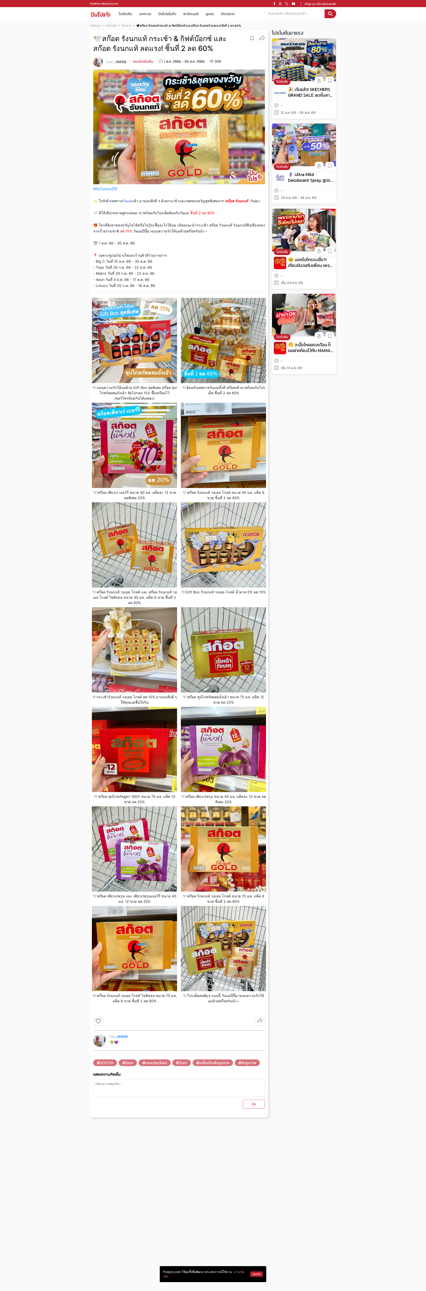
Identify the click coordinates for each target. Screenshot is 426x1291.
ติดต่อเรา (228, 13)
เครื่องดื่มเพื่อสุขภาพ (214, 1062)
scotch (106, 1062)
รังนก (129, 1062)
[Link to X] (286, 4)
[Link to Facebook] (274, 4)
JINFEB (120, 61)
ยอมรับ (256, 1274)
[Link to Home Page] (101, 14)
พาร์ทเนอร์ (191, 13)
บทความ (145, 13)
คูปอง (210, 13)
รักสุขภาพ (248, 1062)
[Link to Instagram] (280, 4)
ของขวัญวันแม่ (156, 1062)
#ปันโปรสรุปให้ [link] (105, 189)
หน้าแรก (95, 25)
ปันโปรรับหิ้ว (167, 13)
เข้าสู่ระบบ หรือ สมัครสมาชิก (320, 4)
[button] (262, 38)
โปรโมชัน (125, 13)
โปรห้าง (126, 25)
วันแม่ (183, 1062)
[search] (330, 13)
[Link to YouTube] (293, 4)
